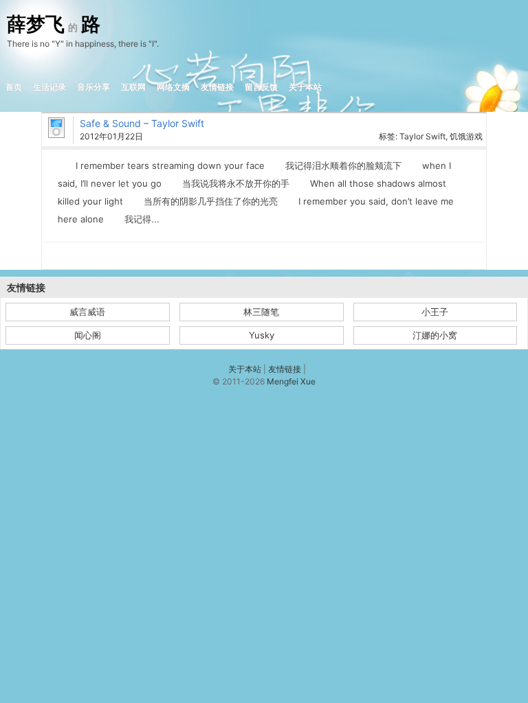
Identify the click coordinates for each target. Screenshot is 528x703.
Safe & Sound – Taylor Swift (142, 123)
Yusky (261, 335)
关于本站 (305, 87)
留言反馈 (261, 87)
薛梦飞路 (53, 25)
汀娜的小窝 (434, 335)
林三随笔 (261, 311)
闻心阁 (87, 335)
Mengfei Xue (291, 381)
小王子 (434, 311)
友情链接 (217, 87)
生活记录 (49, 87)
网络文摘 (173, 87)
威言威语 (87, 311)
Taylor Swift (422, 136)
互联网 (133, 87)
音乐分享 (93, 87)
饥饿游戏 (466, 136)
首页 (14, 87)
